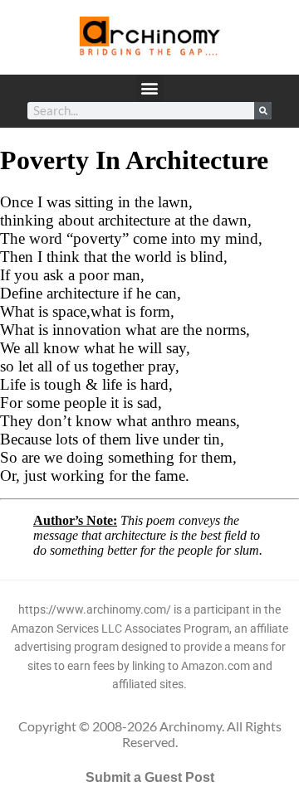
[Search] (263, 110)
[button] (150, 88)
